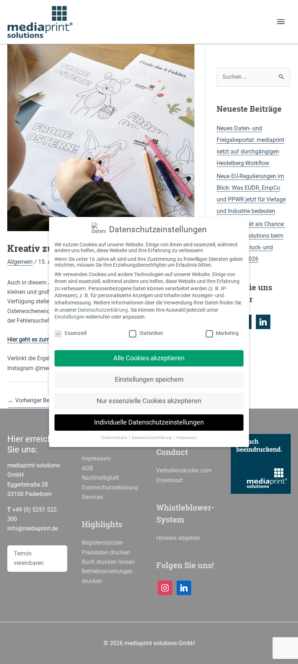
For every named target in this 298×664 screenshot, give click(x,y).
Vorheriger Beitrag (34, 400)
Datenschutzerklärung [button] (152, 437)
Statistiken (151, 333)
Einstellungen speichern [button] (149, 379)
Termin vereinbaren (29, 558)
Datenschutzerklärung (110, 487)
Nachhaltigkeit (100, 477)
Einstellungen (70, 317)
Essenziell (75, 333)
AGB (87, 468)
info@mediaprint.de (32, 528)
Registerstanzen (102, 542)
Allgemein (20, 261)
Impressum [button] (186, 437)
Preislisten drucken (106, 552)
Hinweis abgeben (178, 537)
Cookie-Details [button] (114, 437)
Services (92, 496)
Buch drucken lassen (108, 561)
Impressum (96, 458)
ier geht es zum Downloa (42, 339)
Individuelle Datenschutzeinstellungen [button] (149, 422)
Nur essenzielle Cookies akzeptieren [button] (149, 401)
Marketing (227, 333)
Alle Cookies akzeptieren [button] (149, 358)
